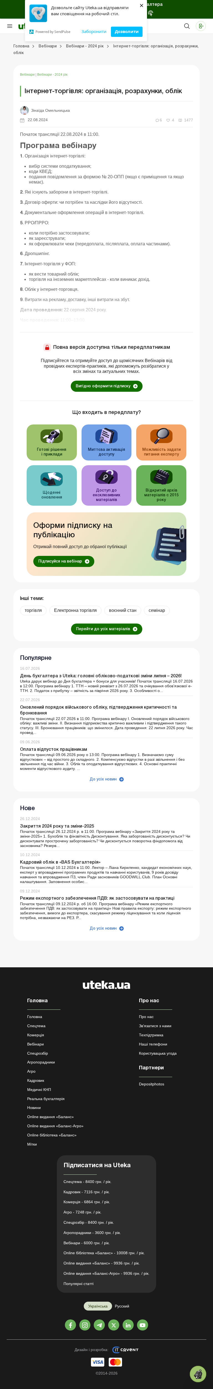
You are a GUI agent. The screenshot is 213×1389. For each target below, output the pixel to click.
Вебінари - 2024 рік (52, 75)
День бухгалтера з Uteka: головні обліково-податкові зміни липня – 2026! (101, 676)
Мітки (32, 1144)
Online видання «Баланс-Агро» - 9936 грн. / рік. (106, 1273)
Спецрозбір (37, 1053)
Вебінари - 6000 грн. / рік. (87, 1243)
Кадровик (35, 1080)
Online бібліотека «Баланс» (52, 1135)
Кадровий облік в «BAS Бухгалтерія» (60, 862)
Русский (122, 1306)
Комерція (35, 1035)
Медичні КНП (39, 1089)
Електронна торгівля (75, 610)
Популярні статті (78, 1283)
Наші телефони (153, 1044)
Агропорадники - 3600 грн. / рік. (92, 1232)
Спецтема (36, 1026)
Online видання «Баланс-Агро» (55, 1126)
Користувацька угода (158, 1053)
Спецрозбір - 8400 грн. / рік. (89, 1222)
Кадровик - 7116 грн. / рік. (87, 1192)
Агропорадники (41, 1062)
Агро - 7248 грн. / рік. (83, 1212)
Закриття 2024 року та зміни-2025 (57, 826)
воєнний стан (122, 610)
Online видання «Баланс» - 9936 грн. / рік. (102, 1263)
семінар (157, 610)
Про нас (146, 1016)
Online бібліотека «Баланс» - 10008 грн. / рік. (104, 1253)
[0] (198, 1374)
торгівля (33, 610)
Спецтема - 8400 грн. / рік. (87, 1181)
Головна (34, 1016)
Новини (34, 1107)
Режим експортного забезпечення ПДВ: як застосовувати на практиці (97, 898)
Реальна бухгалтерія (46, 1099)
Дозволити (127, 31)
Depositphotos (151, 1084)
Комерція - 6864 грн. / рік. (87, 1202)
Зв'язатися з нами (155, 1026)
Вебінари (28, 75)
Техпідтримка (151, 1035)
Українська (98, 1306)
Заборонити (94, 31)
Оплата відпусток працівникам (53, 750)
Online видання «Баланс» (50, 1117)
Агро (31, 1071)
